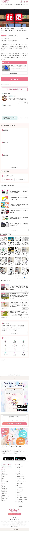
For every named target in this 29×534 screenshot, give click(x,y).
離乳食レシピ (4, 488)
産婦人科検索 (4, 498)
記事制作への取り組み (7, 464)
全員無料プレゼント (20, 476)
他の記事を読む (13, 73)
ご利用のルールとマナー (14, 417)
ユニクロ (11, 35)
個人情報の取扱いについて (20, 523)
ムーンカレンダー (20, 487)
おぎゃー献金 (19, 504)
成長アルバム (4, 493)
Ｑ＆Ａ (3, 483)
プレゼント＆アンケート (21, 474)
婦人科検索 (4, 500)
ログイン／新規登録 (14, 514)
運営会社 (13, 523)
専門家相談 (4, 471)
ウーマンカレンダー (20, 489)
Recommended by (20, 277)
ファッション (17, 35)
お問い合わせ (15, 526)
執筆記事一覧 (22, 102)
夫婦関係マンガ (22, 325)
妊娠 (25, 328)
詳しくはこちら (23, 456)
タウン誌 (18, 471)
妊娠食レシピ (4, 490)
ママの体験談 (13, 330)
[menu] (27, 1)
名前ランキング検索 (20, 466)
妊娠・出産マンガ (7, 325)
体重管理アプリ (19, 483)
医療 (8, 330)
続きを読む (14, 79)
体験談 (3, 485)
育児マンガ (15, 325)
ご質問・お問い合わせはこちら (14, 423)
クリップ (23, 118)
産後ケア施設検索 (5, 496)
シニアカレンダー (20, 490)
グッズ (10, 4)
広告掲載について (22, 524)
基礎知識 (3, 473)
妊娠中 (3, 476)
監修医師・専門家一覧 (7, 467)
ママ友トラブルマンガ (17, 328)
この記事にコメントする (15, 89)
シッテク (18, 492)
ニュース (6, 4)
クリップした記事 (14, 375)
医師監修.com (19, 495)
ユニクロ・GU (5, 63)
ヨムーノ (18, 494)
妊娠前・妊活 (4, 474)
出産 (4, 330)
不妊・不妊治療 (5, 481)
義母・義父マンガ (7, 328)
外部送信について (6, 524)
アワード (18, 467)
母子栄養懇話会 (19, 506)
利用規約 (11, 526)
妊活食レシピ (4, 491)
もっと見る (13, 167)
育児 (3, 479)
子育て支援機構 (19, 503)
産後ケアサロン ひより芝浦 (22, 499)
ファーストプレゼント (21, 478)
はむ (14, 96)
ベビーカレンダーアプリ (21, 482)
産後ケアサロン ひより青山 (22, 497)
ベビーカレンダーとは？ (7, 523)
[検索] (24, 1)
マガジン (18, 469)
